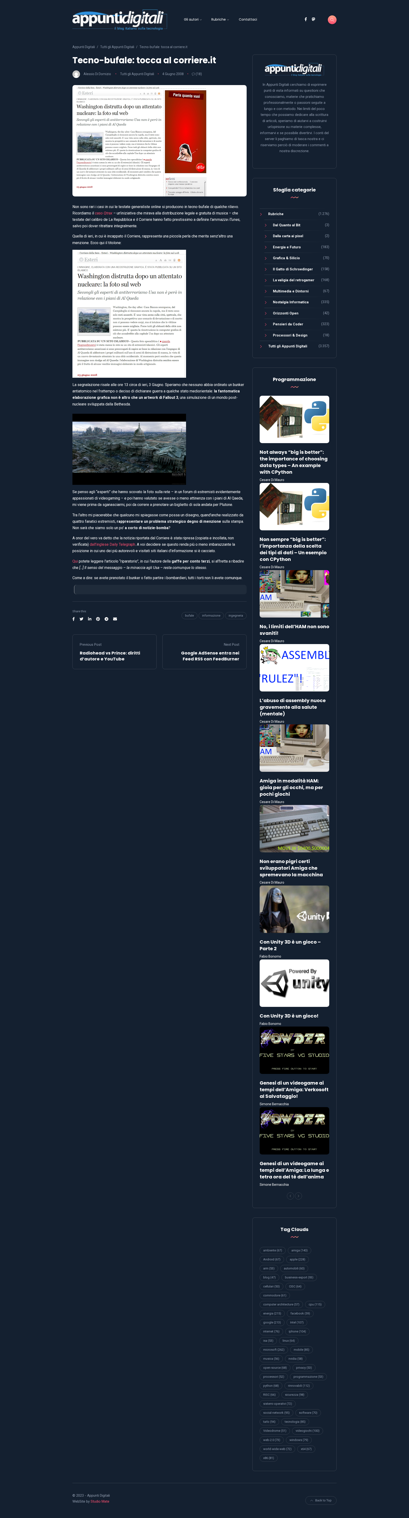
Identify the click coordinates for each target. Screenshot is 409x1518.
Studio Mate (100, 1501)
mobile (301, 1349)
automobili (294, 1268)
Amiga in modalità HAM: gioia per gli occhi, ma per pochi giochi (291, 787)
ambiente (272, 1250)
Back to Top (323, 1500)
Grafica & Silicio (286, 258)
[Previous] (290, 1196)
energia (272, 1313)
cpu (315, 1304)
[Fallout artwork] (129, 449)
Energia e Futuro (287, 247)
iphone (297, 1331)
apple (297, 1259)
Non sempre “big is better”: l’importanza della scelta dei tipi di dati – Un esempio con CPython (293, 549)
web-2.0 (271, 1440)
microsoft (274, 1349)
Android (271, 1259)
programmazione (308, 1376)
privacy (304, 1367)
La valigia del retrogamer (293, 280)
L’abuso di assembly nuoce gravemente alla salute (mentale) (293, 707)
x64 (306, 1449)
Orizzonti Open (285, 313)
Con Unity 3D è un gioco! (289, 1016)
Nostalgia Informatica (291, 302)
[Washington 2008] (129, 313)
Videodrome (274, 1430)
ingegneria (236, 615)
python (271, 1385)
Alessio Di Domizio (97, 74)
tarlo (269, 1421)
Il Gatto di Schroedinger (293, 269)
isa (268, 1340)
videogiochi (308, 1430)
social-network (276, 1412)
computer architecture (281, 1304)
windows (298, 1440)
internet (271, 1331)
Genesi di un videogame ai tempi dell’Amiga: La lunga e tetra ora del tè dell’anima (294, 1170)
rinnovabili (299, 1385)
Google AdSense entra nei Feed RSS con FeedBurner (210, 656)
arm (269, 1268)
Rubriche (218, 19)
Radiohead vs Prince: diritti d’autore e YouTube (110, 656)
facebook (300, 1313)
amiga (299, 1250)
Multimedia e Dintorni (291, 291)
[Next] (298, 1196)
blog (269, 1277)
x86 (268, 1458)
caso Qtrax (103, 213)
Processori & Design (290, 335)
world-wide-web (277, 1449)
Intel (297, 1322)
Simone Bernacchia (274, 1104)
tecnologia (295, 1421)
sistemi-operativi (277, 1403)
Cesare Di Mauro (272, 480)
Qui (75, 561)
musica (271, 1358)
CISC (295, 1286)
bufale (189, 615)
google (272, 1322)
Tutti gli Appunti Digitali (137, 74)
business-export (299, 1277)
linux (289, 1340)
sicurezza (294, 1394)
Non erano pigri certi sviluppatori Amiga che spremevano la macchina (291, 868)
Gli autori (191, 19)
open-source (275, 1367)
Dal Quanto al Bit (286, 225)
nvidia (296, 1358)
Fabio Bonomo (270, 956)
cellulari (271, 1286)
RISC (269, 1394)
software (308, 1412)
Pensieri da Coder (288, 324)
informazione (211, 615)
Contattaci (248, 19)
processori (273, 1376)
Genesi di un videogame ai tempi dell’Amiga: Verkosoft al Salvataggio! (294, 1090)
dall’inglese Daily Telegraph (112, 544)
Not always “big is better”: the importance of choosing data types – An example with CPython (294, 462)
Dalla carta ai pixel (288, 236)
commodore (274, 1295)
